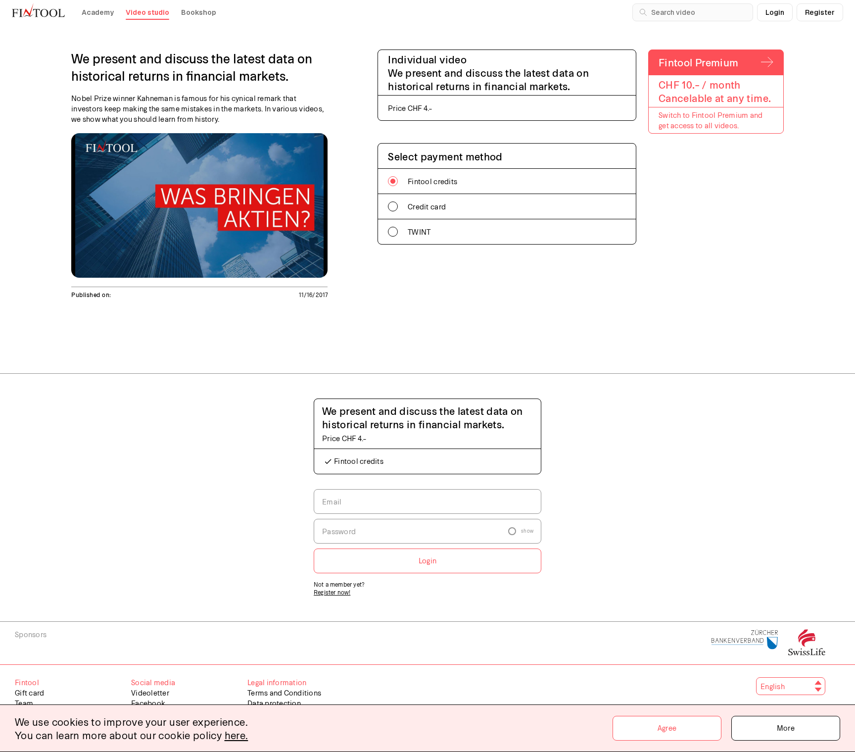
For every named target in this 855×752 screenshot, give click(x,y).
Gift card (29, 692)
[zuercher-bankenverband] (745, 643)
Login (774, 12)
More (786, 727)
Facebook (148, 703)
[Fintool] (38, 9)
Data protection (274, 703)
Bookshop (198, 12)
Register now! (332, 592)
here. (236, 735)
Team (24, 703)
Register (820, 12)
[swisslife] (806, 643)
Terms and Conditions (284, 692)
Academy (98, 12)
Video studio (147, 12)
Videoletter (150, 692)
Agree (667, 727)
